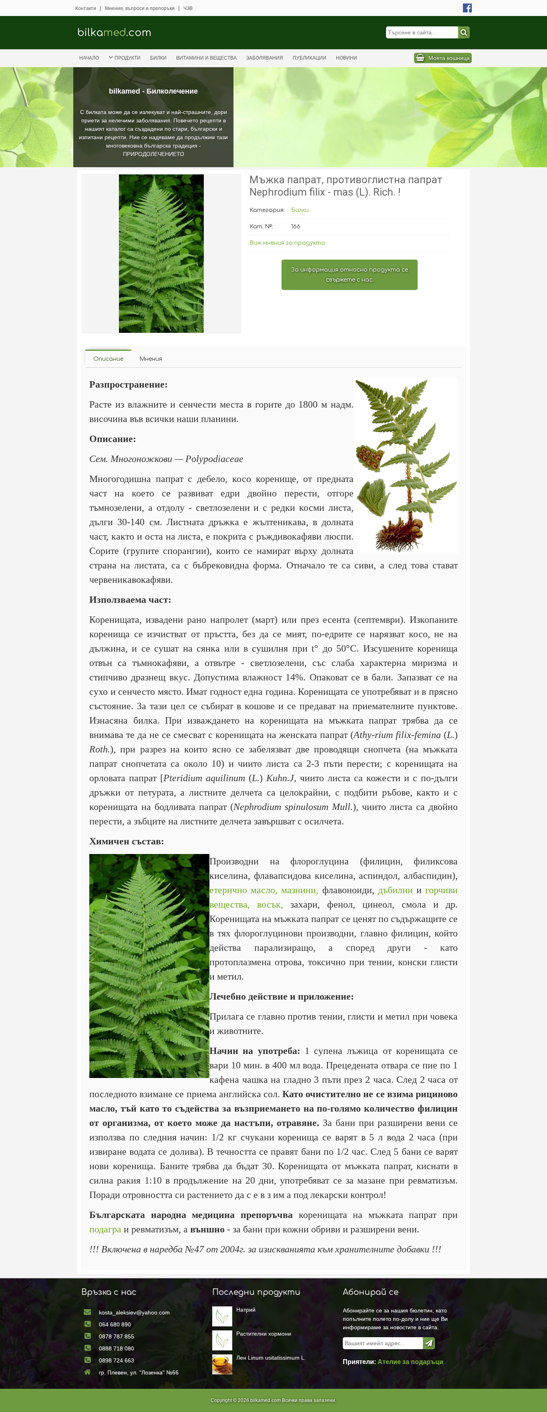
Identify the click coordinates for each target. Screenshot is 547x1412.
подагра (105, 1229)
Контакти (85, 8)
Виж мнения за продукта (287, 243)
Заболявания (264, 58)
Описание (108, 359)
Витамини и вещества (206, 58)
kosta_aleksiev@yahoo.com (134, 1312)
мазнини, (299, 890)
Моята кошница (449, 58)
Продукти (128, 58)
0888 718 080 (116, 1348)
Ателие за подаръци (410, 1361)
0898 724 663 (116, 1360)
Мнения (150, 359)
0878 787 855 (116, 1336)
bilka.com (114, 32)
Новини (346, 58)
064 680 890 (115, 1324)
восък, (270, 904)
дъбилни (395, 890)
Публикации (309, 58)
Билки (158, 58)
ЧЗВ (188, 8)
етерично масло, (243, 890)
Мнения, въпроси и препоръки (140, 8)
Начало (89, 58)
